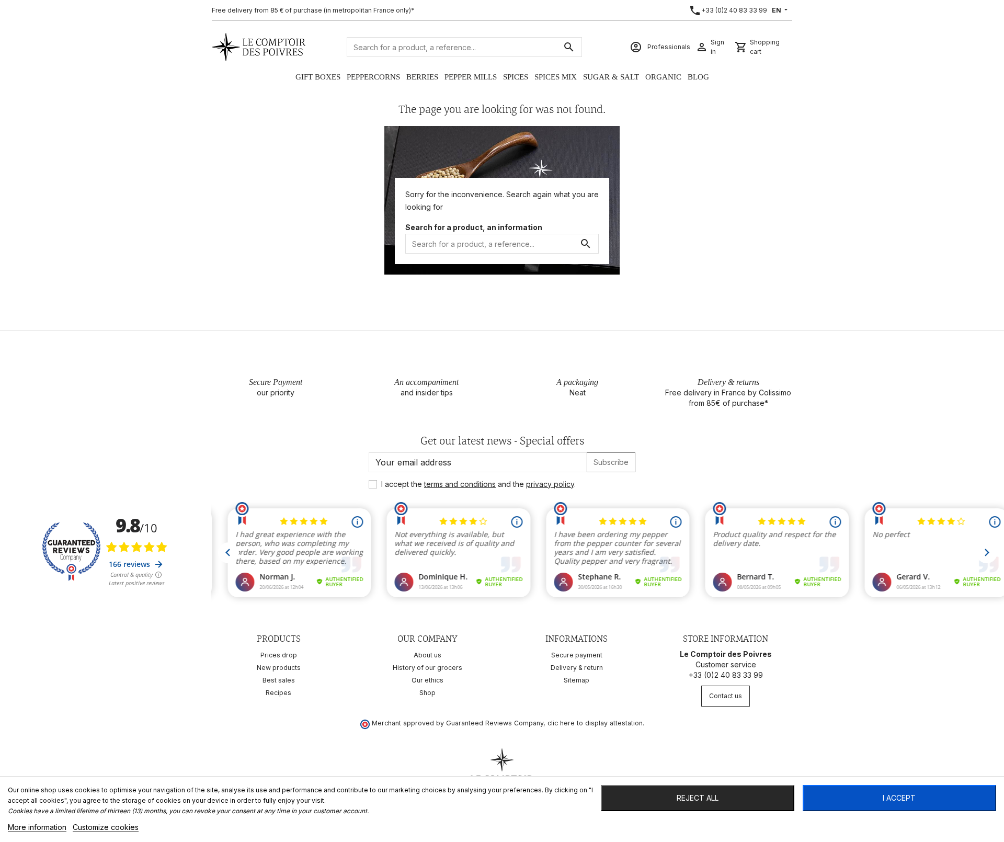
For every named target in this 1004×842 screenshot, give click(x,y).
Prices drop (278, 655)
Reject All (697, 797)
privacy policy (550, 484)
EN (777, 10)
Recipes (278, 693)
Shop (427, 693)
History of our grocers (427, 668)
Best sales (279, 680)
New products (279, 668)
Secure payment (576, 655)
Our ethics (427, 680)
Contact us (725, 696)
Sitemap (576, 680)
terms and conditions (460, 484)
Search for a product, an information (473, 227)
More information (37, 827)
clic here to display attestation (595, 723)
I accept (899, 797)
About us (427, 655)
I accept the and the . (478, 484)
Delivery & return (577, 668)
